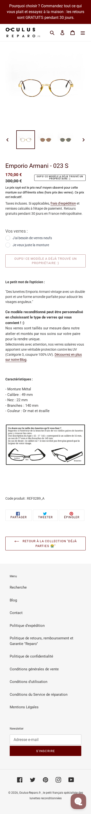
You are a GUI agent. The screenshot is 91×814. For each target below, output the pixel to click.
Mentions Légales (24, 707)
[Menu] (83, 32)
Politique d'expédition (27, 625)
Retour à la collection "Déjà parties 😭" (49, 543)
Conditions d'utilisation (28, 682)
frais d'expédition (63, 203)
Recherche (18, 587)
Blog (13, 600)
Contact (16, 613)
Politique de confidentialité (31, 656)
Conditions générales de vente (34, 669)
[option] (26, 139)
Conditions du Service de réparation (38, 694)
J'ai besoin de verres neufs (32, 238)
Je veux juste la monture (31, 245)
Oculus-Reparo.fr (30, 792)
